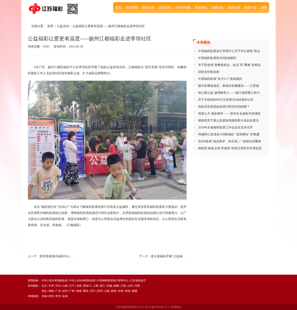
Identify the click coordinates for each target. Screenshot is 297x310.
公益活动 (165, 7)
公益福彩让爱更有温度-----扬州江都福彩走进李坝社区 (108, 26)
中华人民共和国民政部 (82, 280)
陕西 (113, 290)
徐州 (51, 296)
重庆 (85, 290)
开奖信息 (148, 7)
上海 (95, 285)
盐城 (65, 296)
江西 (123, 285)
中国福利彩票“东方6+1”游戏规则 (220, 78)
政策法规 (234, 7)
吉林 (79, 285)
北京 (44, 285)
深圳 (65, 290)
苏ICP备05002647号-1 (157, 306)
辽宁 (72, 285)
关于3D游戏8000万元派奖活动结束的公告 (226, 99)
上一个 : (51, 256)
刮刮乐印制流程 (208, 72)
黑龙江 (87, 285)
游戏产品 (250, 7)
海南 (79, 290)
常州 (58, 296)
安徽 (109, 285)
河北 (58, 285)
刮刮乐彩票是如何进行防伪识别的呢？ (224, 106)
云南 (106, 290)
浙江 (102, 285)
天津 (51, 285)
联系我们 (176, 306)
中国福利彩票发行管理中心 (112, 280)
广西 (72, 290)
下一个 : (163, 256)
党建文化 (217, 7)
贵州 (99, 290)
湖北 (44, 290)
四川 (92, 290)
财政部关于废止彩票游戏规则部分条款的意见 (228, 120)
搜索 (264, 7)
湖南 (51, 290)
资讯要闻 (132, 7)
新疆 (134, 290)
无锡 (44, 296)
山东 (130, 285)
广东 (58, 290)
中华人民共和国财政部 (55, 280)
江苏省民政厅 (138, 280)
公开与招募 (182, 7)
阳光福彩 (201, 7)
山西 (65, 285)
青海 (127, 290)
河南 (137, 285)
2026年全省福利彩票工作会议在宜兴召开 (225, 127)
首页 (118, 7)
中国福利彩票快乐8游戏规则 (217, 58)
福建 (116, 285)
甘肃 (120, 290)
